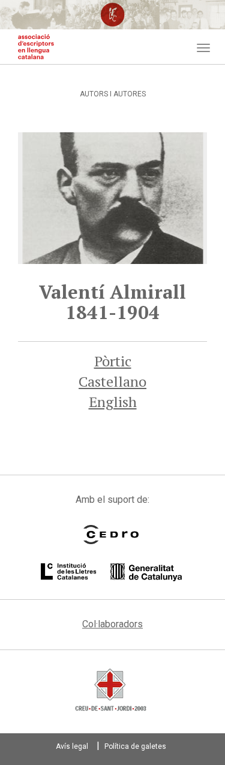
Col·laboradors (112, 624)
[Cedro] (111, 534)
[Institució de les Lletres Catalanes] (111, 572)
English (113, 401)
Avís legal (72, 746)
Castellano (112, 381)
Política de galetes (135, 746)
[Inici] (36, 46)
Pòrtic (112, 361)
